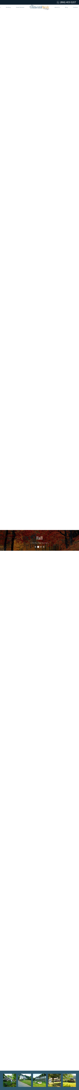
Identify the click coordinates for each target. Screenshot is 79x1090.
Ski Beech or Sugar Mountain (43, 547)
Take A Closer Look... (9, 1083)
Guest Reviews (20, 7)
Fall (38, 547)
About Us (57, 7)
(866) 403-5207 (68, 2)
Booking (8, 7)
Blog (66, 7)
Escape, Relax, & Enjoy (41, 547)
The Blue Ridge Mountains (35, 547)
